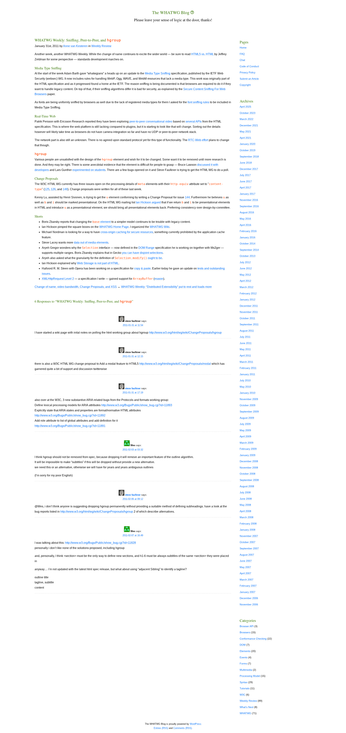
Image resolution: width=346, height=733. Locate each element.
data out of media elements (91, 242)
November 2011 (249, 311)
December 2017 (249, 168)
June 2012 (246, 268)
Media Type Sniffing (157, 73)
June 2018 (246, 162)
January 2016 (247, 237)
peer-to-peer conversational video (150, 121)
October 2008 (247, 473)
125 (47, 189)
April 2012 (245, 280)
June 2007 (246, 560)
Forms (243, 663)
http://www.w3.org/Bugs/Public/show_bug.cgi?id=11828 (100, 542)
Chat (242, 60)
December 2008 (249, 461)
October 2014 (247, 243)
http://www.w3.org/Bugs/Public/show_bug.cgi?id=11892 (70, 415)
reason (158, 278)
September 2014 (249, 249)
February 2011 (248, 367)
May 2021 (245, 131)
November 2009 (249, 399)
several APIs (194, 121)
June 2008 (246, 498)
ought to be (138, 258)
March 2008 (246, 517)
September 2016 (249, 206)
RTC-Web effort (198, 140)
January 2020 (247, 143)
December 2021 (249, 125)
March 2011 (246, 361)
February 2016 (248, 231)
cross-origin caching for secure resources (127, 232)
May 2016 (245, 218)
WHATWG (245, 713)
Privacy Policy (247, 72)
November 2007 (249, 536)
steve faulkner (133, 388)
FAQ (242, 53)
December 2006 (249, 598)
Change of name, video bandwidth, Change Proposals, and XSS (76, 286)
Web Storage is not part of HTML (98, 263)
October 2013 (247, 255)
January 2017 (247, 193)
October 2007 (247, 542)
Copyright (245, 84)
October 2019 (247, 150)
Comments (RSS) (182, 728)
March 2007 (246, 579)
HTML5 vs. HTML (202, 54)
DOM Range (146, 247)
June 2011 (246, 343)
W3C (242, 694)
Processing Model (250, 675)
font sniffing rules (198, 102)
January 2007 (247, 592)
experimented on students (88, 169)
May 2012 (245, 274)
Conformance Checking (253, 638)
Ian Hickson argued (148, 202)
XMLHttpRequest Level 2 (58, 278)
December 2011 (249, 305)
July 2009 (245, 424)
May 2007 (245, 567)
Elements (245, 651)
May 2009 (245, 430)
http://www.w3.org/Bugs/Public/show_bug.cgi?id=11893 (136, 405)
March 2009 (246, 442)
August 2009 (247, 417)
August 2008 (247, 486)
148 (65, 189)
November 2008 (249, 467)
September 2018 (249, 156)
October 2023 (247, 112)
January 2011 (247, 374)
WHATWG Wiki (159, 226)
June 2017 (246, 181)
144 (187, 197)
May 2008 (245, 504)
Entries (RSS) (161, 728)
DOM (243, 644)
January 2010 (247, 392)
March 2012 (246, 287)
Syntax (243, 682)
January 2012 (247, 299)
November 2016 (249, 199)
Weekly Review (101, 46)
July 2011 (245, 336)
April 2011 (245, 355)
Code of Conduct (249, 66)
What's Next (246, 707)
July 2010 (245, 380)
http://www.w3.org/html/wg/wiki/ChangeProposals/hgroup (185, 332)
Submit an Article (249, 78)
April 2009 (245, 436)
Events (243, 657)
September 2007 (249, 548)
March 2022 (246, 119)
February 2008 (248, 523)
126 (53, 189)
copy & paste (142, 268)
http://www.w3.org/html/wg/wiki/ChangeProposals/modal (175, 363)
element (101, 222)
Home (243, 47)
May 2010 (245, 386)
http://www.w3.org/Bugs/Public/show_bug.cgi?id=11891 (70, 425)
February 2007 (248, 585)
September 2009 (249, 411)
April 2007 (245, 573)
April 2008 (245, 511)
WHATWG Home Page (114, 226)
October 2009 (247, 405)
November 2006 (249, 604)
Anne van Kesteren (75, 46)
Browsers (245, 632)
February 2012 (248, 293)
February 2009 (248, 448)
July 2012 (245, 262)
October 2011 (247, 318)
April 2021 (245, 137)
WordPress (195, 724)
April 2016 (245, 225)
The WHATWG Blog (171, 12)
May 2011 (245, 349)
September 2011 (249, 324)
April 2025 (245, 106)
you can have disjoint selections (142, 252)
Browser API (247, 626)
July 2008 (245, 492)
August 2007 (247, 554)
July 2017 (245, 175)
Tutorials (244, 688)
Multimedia (246, 669)
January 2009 (247, 455)
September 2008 (249, 480)
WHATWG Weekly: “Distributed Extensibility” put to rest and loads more (166, 286)
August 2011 (247, 330)
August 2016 (247, 212)
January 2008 (247, 529)
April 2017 (245, 187)
